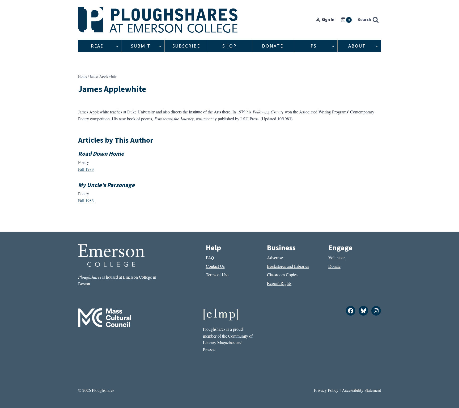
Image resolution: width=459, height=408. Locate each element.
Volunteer (336, 257)
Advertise (275, 257)
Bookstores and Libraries (288, 266)
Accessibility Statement (361, 390)
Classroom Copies (282, 274)
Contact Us (215, 266)
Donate (272, 46)
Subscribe (186, 46)
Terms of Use (217, 274)
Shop (229, 46)
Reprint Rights (279, 283)
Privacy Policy (326, 390)
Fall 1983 (86, 169)
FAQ (210, 257)
